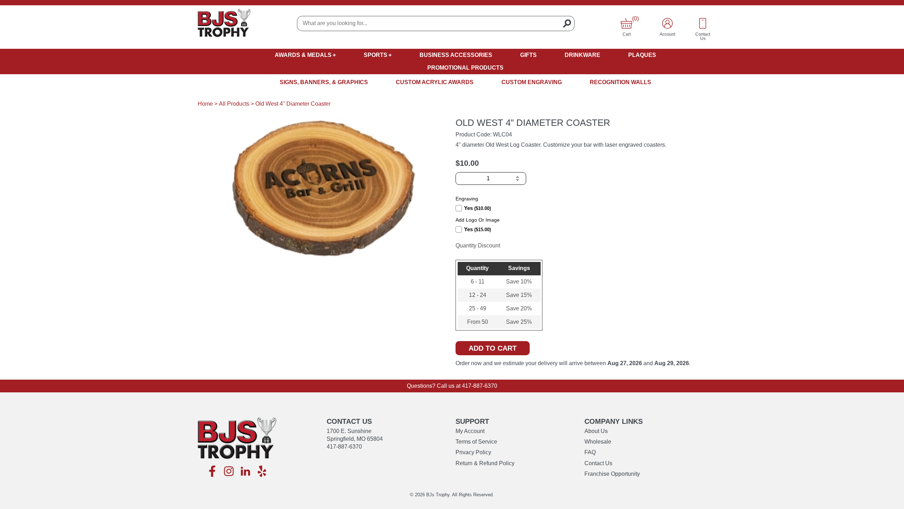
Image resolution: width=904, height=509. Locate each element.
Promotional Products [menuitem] (465, 68)
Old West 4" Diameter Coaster (293, 104)
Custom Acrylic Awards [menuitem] (435, 82)
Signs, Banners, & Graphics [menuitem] (324, 82)
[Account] (667, 23)
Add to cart (493, 348)
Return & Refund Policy (485, 463)
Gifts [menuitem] (528, 55)
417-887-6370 (479, 386)
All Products (234, 104)
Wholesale (597, 442)
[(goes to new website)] (212, 472)
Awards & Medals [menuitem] (303, 55)
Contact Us (598, 463)
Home (205, 104)
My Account (470, 431)
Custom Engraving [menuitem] (531, 82)
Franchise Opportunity (612, 474)
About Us (596, 431)
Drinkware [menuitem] (582, 55)
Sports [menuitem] (375, 55)
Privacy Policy (473, 452)
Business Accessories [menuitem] (456, 55)
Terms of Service (476, 442)
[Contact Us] (702, 23)
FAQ (590, 452)
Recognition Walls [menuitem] (620, 82)
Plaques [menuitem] (642, 55)
